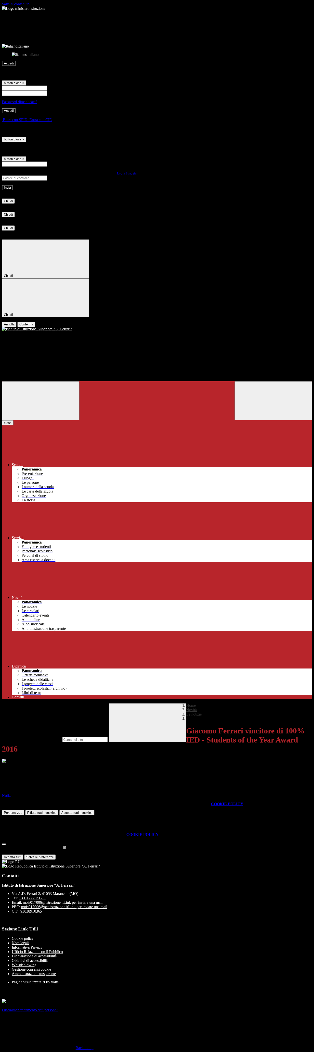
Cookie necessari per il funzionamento (32, 848)
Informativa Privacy (27, 947)
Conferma (26, 324)
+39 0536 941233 (32, 898)
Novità (191, 710)
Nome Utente (58, 88)
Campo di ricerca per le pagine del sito (31, 739)
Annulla (9, 324)
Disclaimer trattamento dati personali (30, 1010)
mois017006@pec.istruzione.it (64, 907)
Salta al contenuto (15, 4)
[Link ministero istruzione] (23, 8)
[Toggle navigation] (40, 400)
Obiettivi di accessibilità (30, 960)
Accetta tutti (76, 813)
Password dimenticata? (19, 102)
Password (55, 93)
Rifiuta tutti (41, 813)
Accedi (9, 63)
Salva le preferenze (40, 857)
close (8, 423)
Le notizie (194, 714)
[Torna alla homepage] (157, 329)
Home (191, 705)
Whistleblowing (24, 965)
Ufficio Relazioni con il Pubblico (37, 952)
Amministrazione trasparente (34, 974)
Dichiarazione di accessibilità (34, 956)
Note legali (20, 943)
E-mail (53, 164)
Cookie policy (23, 938)
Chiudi (8, 201)
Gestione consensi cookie (31, 969)
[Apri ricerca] (273, 400)
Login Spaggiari (128, 173)
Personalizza (13, 813)
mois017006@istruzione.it (63, 902)
